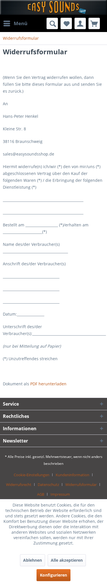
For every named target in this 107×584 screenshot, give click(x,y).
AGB (40, 494)
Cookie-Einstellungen (31, 474)
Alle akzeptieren (67, 560)
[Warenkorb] (94, 23)
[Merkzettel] (66, 23)
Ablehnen (32, 560)
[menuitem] (15, 23)
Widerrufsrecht (18, 484)
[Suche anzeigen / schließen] (52, 23)
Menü (20, 23)
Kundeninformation (72, 474)
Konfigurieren (53, 575)
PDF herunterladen (48, 383)
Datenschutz (48, 484)
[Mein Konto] (80, 23)
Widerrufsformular (81, 484)
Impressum (60, 494)
